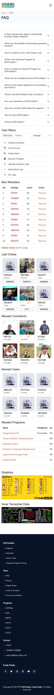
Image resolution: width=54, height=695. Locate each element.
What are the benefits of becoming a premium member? (25, 44)
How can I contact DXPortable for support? (24, 108)
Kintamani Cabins (10, 443)
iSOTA (8, 628)
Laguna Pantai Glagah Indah (15, 454)
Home (4, 13)
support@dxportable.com (16, 655)
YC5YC (8, 645)
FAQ (7, 576)
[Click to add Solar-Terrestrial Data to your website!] (27, 515)
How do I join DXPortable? (16, 115)
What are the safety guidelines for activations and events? (25, 86)
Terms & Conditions (14, 595)
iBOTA (8, 618)
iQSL (8, 613)
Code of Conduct (13, 590)
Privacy (9, 581)
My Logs (12, 174)
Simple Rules (11, 586)
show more (8, 247)
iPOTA (8, 623)
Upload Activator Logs (18, 164)
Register (9, 548)
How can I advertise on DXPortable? (21, 101)
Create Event (14, 148)
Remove (42, 193)
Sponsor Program (16, 158)
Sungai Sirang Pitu (11, 433)
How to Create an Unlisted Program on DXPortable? (22, 70)
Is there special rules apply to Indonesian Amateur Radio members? (23, 35)
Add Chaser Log (15, 169)
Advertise (10, 553)
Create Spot (13, 153)
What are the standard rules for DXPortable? (25, 78)
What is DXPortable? (14, 122)
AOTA (8, 633)
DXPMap (9, 608)
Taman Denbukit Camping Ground (18, 438)
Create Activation (16, 142)
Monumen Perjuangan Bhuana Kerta (19, 449)
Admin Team (11, 558)
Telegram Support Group (16, 563)
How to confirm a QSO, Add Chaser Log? (23, 52)
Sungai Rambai (9, 459)
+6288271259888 (13, 650)
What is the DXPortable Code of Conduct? (24, 94)
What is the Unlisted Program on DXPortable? (19, 60)
